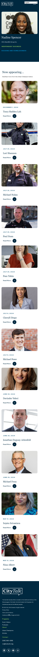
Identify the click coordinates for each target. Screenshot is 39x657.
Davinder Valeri (10, 398)
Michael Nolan (10, 194)
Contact (5, 637)
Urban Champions (7, 630)
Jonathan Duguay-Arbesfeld (17, 439)
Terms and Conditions (7, 612)
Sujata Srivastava (11, 523)
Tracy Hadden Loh (12, 111)
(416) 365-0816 (7, 641)
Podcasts (5, 625)
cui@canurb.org (7, 644)
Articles (4, 633)
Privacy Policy (5, 610)
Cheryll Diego (10, 317)
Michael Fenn (10, 481)
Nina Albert (9, 564)
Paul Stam (8, 236)
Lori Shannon (9, 153)
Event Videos (6, 622)
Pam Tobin (8, 276)
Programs (5, 619)
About (4, 627)
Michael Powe (10, 359)
